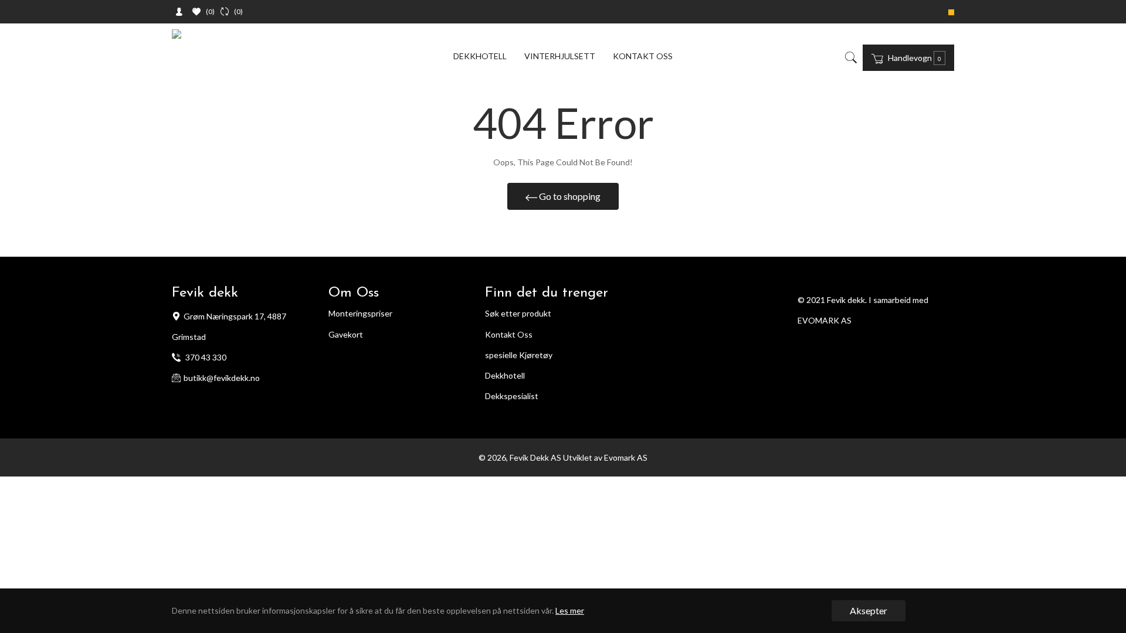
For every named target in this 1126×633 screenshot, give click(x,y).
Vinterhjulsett (559, 56)
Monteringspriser (360, 313)
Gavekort (345, 334)
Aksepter (868, 610)
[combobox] (859, 57)
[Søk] (850, 57)
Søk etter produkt (518, 313)
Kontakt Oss (509, 334)
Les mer (569, 610)
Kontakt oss (643, 56)
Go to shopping (569, 196)
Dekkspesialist (511, 396)
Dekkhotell (480, 56)
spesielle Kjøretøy (518, 355)
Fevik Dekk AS (535, 457)
